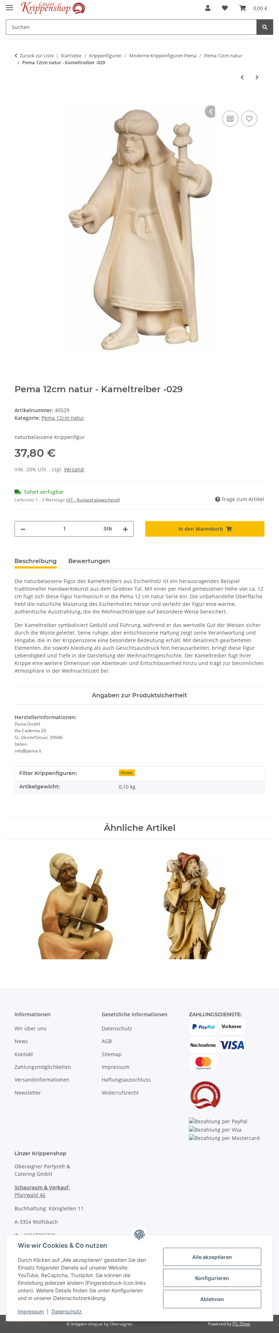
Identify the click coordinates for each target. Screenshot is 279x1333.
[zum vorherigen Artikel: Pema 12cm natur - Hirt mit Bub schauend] (242, 77)
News (21, 1041)
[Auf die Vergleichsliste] (230, 119)
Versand (74, 469)
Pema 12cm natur (62, 417)
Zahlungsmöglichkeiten (43, 1066)
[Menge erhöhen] (125, 528)
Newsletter (28, 1092)
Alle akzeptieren (212, 1257)
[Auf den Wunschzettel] (249, 119)
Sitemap (112, 1054)
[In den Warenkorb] (20, 101)
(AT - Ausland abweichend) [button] (93, 500)
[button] (207, 8)
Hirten (127, 772)
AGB (107, 1041)
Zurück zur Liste (37, 55)
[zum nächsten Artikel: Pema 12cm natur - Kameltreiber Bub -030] (257, 77)
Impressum (31, 1311)
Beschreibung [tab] (36, 561)
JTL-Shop (241, 1324)
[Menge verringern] (23, 528)
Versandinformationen (42, 1079)
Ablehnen (212, 1299)
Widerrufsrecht (120, 1092)
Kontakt (24, 1054)
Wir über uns (30, 1028)
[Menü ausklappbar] (9, 4)
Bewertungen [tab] (89, 561)
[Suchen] (264, 27)
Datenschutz (67, 1311)
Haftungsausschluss (126, 1079)
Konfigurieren (212, 1278)
